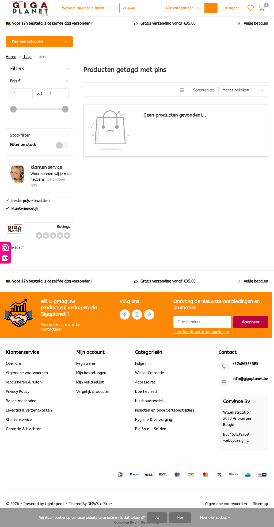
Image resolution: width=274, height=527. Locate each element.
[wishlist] (251, 8)
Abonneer (251, 322)
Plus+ (107, 504)
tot (38, 93)
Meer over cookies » (215, 518)
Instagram (137, 314)
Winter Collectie (149, 373)
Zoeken (211, 8)
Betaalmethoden (21, 401)
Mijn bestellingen (91, 373)
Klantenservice (19, 419)
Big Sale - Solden (150, 429)
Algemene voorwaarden (27, 373)
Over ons (14, 363)
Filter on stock (23, 144)
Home (11, 57)
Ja (157, 518)
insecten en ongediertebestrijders (164, 410)
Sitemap (260, 504)
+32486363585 (245, 364)
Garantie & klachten (23, 429)
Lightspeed (54, 504)
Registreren (86, 363)
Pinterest (149, 314)
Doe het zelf (146, 391)
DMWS (93, 504)
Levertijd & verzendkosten (29, 410)
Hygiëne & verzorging (153, 419)
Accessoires (145, 382)
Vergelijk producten (93, 391)
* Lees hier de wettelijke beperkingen (201, 332)
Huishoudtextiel (149, 401)
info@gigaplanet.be (250, 379)
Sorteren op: (204, 90)
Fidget (140, 363)
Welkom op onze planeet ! (84, 8)
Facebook (125, 314)
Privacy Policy (17, 391)
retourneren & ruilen (24, 382)
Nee (180, 518)
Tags (27, 57)
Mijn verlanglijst (90, 382)
